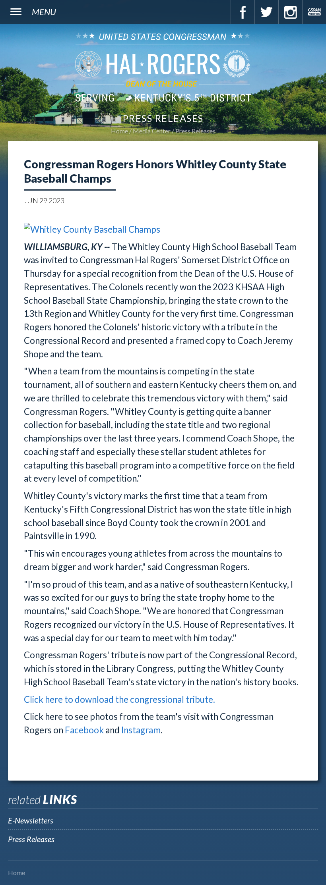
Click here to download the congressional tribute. (119, 699)
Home (119, 131)
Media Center (152, 131)
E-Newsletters (30, 820)
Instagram (290, 12)
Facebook (242, 12)
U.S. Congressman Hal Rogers (163, 67)
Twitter (266, 12)
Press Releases (195, 131)
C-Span (314, 12)
